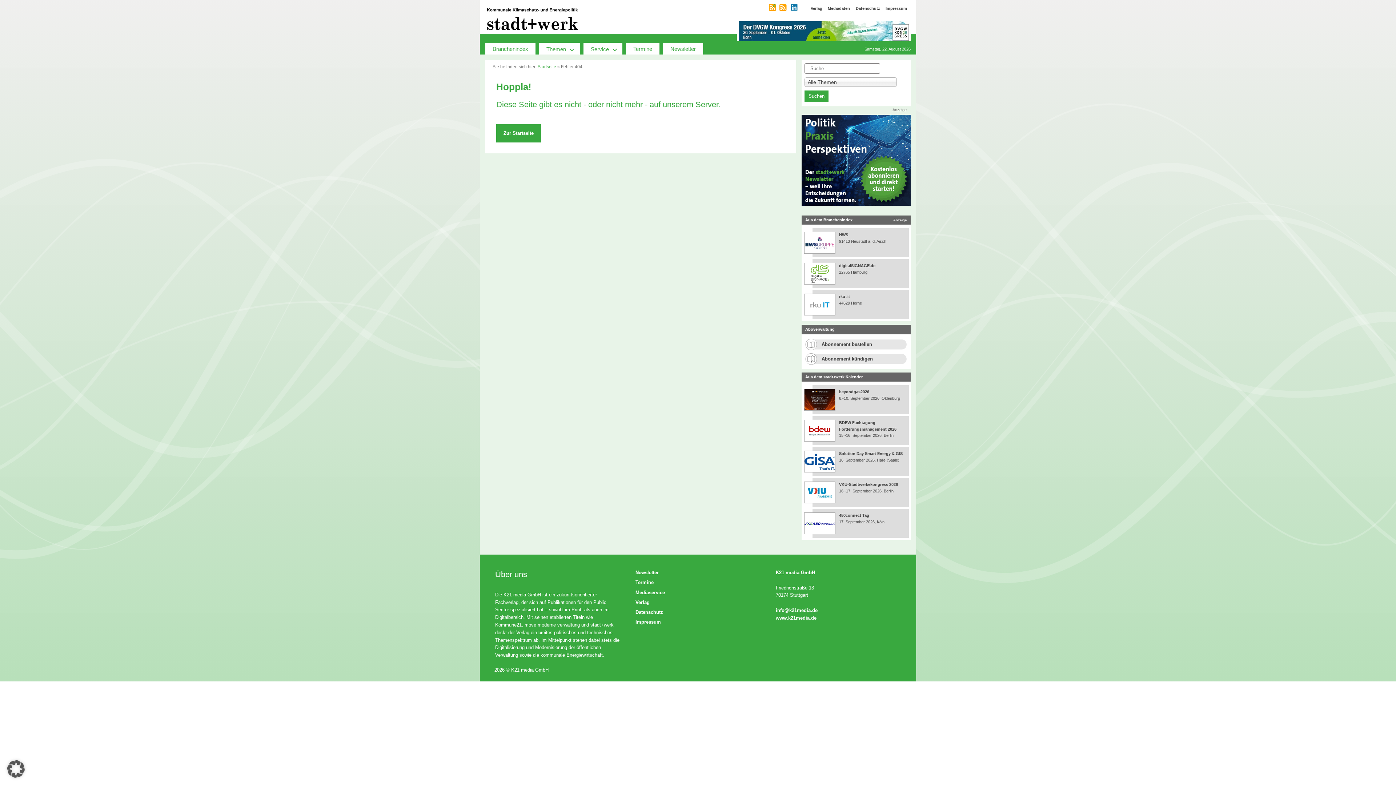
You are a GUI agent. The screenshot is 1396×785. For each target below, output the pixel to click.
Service (600, 49)
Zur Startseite (519, 133)
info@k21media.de (797, 610)
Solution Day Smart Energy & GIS (871, 453)
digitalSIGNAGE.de (857, 265)
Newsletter (683, 49)
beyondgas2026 (854, 392)
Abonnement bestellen (847, 344)
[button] (16, 769)
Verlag (642, 602)
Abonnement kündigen (847, 359)
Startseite (547, 66)
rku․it (844, 296)
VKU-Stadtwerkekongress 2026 (869, 484)
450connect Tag (854, 515)
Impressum (648, 622)
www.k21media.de (796, 618)
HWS (843, 235)
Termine (642, 49)
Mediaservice (650, 592)
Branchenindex (510, 49)
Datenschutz (649, 612)
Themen (556, 49)
